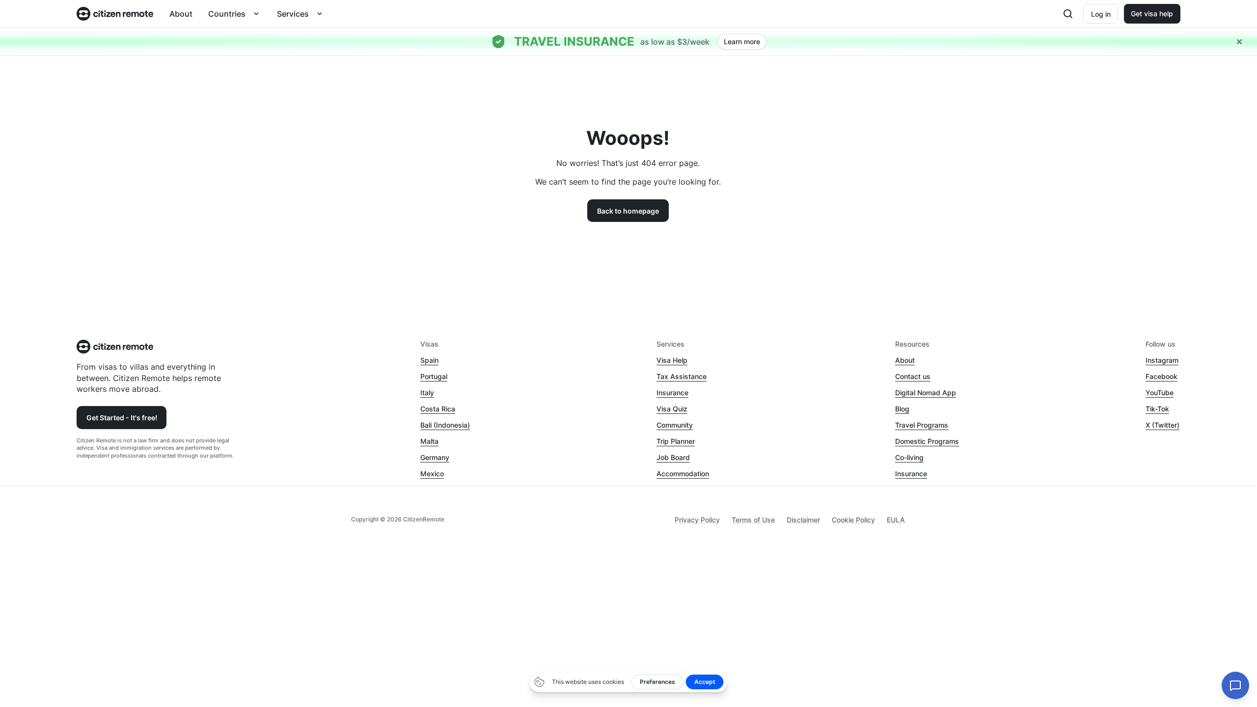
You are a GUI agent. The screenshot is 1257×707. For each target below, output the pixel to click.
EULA (896, 520)
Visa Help (671, 360)
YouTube (1160, 392)
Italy (427, 392)
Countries (227, 14)
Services (293, 14)
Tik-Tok (1157, 409)
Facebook (1161, 376)
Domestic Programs (927, 441)
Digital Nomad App (925, 392)
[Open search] (1068, 14)
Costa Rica (437, 409)
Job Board (673, 457)
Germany (434, 457)
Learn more (742, 41)
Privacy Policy (697, 520)
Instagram (1162, 360)
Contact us (912, 376)
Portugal (433, 376)
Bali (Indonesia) (445, 425)
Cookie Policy (853, 520)
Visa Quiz (671, 409)
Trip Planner (675, 441)
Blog (902, 409)
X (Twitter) (1162, 425)
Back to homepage (628, 211)
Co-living (909, 457)
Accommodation (682, 473)
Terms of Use (753, 520)
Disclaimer (803, 520)
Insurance (672, 392)
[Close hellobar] (1239, 42)
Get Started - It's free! (121, 417)
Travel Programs (921, 425)
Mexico (432, 473)
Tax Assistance (681, 376)
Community (674, 425)
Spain (429, 360)
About (180, 14)
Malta (429, 441)
